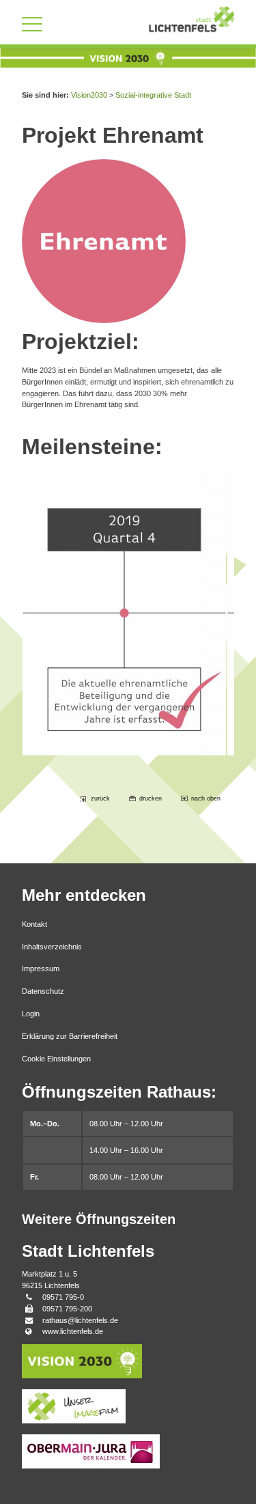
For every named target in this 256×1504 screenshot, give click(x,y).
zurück (100, 798)
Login (31, 1013)
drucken (150, 798)
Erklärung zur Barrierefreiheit (69, 1036)
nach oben (206, 798)
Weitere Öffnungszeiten (98, 1219)
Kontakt (34, 924)
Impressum (40, 968)
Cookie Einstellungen (56, 1059)
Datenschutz (43, 991)
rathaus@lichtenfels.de (80, 1320)
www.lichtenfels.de (72, 1331)
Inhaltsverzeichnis (52, 947)
